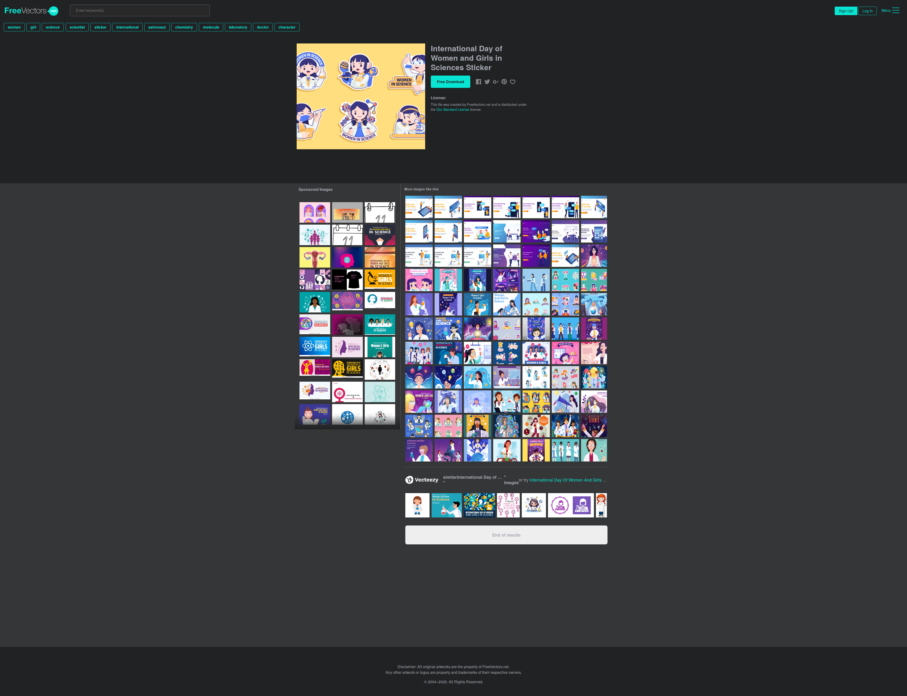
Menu (886, 10)
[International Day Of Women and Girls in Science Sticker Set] (536, 304)
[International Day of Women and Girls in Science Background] (536, 426)
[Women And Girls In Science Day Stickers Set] (507, 353)
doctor (263, 27)
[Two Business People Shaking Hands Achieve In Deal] (536, 255)
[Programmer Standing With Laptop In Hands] (419, 255)
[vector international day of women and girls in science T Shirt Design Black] (347, 279)
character (286, 27)
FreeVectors (32, 11)
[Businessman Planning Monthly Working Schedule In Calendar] (594, 231)
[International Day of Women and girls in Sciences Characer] (419, 353)
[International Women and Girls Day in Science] (594, 450)
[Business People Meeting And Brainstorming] (565, 231)
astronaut (157, 27)
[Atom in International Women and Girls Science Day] (448, 328)
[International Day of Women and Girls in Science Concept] (594, 255)
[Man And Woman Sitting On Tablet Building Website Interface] (565, 255)
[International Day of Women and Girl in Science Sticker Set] (507, 328)
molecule (211, 27)
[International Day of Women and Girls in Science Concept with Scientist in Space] (477, 328)
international (127, 27)
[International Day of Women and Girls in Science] (419, 280)
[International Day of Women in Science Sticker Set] (565, 280)
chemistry (184, 27)
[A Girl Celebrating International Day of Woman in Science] (594, 426)
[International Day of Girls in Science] (477, 377)
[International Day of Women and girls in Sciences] (507, 426)
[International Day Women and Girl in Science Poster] (419, 401)
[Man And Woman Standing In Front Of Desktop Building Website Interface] (448, 207)
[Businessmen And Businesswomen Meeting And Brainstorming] (507, 231)
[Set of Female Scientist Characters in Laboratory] (565, 450)
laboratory (238, 27)
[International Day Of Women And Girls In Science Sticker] (448, 426)
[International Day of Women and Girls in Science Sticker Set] (565, 377)
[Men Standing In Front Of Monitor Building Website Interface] (594, 207)
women (14, 27)
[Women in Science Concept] (507, 450)
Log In (867, 10)
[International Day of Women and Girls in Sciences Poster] (477, 280)
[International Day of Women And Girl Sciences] (536, 450)
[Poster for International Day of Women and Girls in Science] (419, 450)
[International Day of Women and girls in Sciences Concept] (594, 377)
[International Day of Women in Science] (507, 377)
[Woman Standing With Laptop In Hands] (477, 255)
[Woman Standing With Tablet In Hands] (448, 255)
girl (33, 27)
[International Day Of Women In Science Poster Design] (477, 426)
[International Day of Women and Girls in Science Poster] (448, 280)
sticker (100, 27)
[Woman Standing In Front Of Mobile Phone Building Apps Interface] (419, 231)
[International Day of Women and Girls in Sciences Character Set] (536, 280)
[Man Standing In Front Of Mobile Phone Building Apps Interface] (448, 231)
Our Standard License (452, 109)
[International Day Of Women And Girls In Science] (419, 304)
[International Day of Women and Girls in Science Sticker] (314, 212)
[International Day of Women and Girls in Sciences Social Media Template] (507, 280)
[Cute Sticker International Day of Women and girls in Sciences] (565, 304)
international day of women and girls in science (576, 480)
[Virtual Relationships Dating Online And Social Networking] (507, 255)
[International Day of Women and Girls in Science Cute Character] (565, 328)
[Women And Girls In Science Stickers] (536, 401)
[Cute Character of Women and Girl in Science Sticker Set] (419, 426)
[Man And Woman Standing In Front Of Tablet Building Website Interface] (419, 207)
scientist (77, 27)
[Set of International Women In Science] (536, 377)
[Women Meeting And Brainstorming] (536, 231)
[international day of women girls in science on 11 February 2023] (347, 257)
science (53, 27)
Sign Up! (846, 10)
